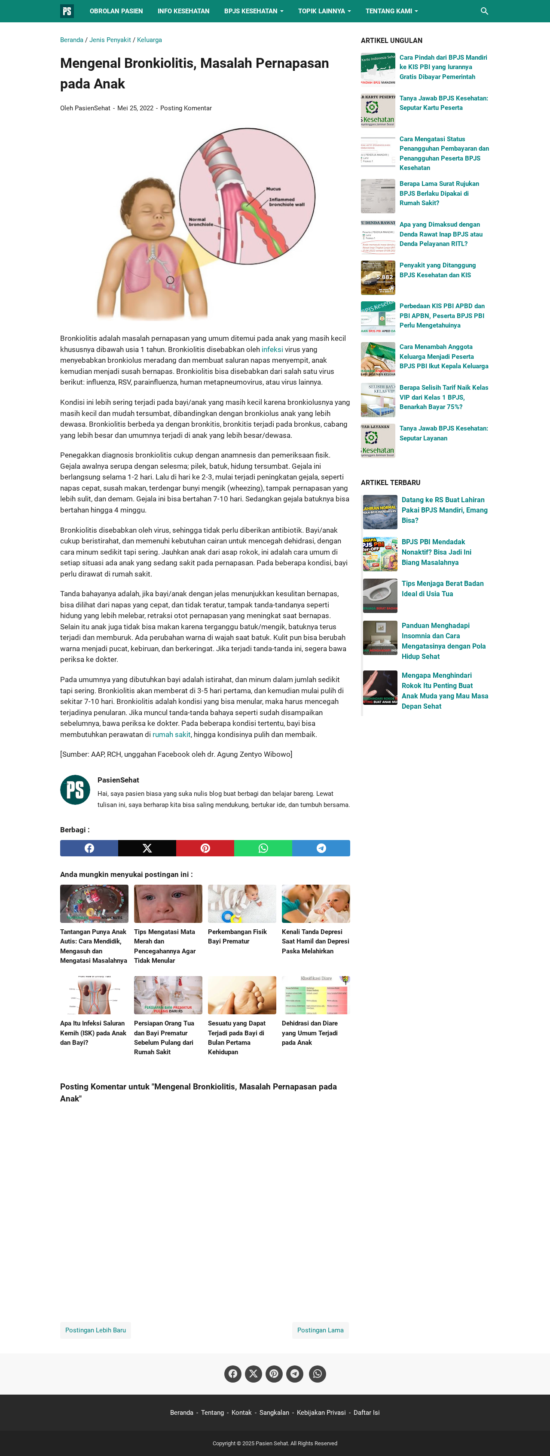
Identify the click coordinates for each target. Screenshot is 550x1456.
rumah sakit (172, 734)
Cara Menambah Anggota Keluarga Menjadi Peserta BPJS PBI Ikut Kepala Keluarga (444, 356)
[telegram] (321, 848)
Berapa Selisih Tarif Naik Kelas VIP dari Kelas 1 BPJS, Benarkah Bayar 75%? (444, 397)
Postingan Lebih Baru (95, 1330)
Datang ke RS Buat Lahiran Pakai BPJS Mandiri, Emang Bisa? (445, 510)
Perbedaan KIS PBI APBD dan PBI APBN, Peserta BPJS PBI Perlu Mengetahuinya (442, 315)
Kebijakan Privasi (321, 1413)
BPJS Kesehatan (251, 11)
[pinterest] (205, 848)
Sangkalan (274, 1413)
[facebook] (89, 848)
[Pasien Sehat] (67, 11)
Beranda (181, 1413)
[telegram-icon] (294, 1374)
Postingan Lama (320, 1330)
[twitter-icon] (253, 1374)
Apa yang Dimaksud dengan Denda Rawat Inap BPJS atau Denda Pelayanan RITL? (441, 234)
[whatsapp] (263, 848)
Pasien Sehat (272, 1443)
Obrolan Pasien (116, 11)
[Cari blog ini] (485, 11)
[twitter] (147, 848)
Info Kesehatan (184, 11)
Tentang (212, 1413)
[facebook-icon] (232, 1374)
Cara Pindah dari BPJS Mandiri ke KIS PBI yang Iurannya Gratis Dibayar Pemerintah (443, 67)
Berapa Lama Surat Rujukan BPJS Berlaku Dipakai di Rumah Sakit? (439, 193)
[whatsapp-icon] (317, 1374)
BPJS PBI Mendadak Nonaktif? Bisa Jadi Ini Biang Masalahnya (436, 552)
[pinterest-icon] (274, 1374)
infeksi (272, 349)
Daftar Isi (367, 1413)
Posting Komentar (186, 108)
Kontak (242, 1413)
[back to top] (532, 1436)
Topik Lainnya (321, 11)
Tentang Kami (389, 11)
